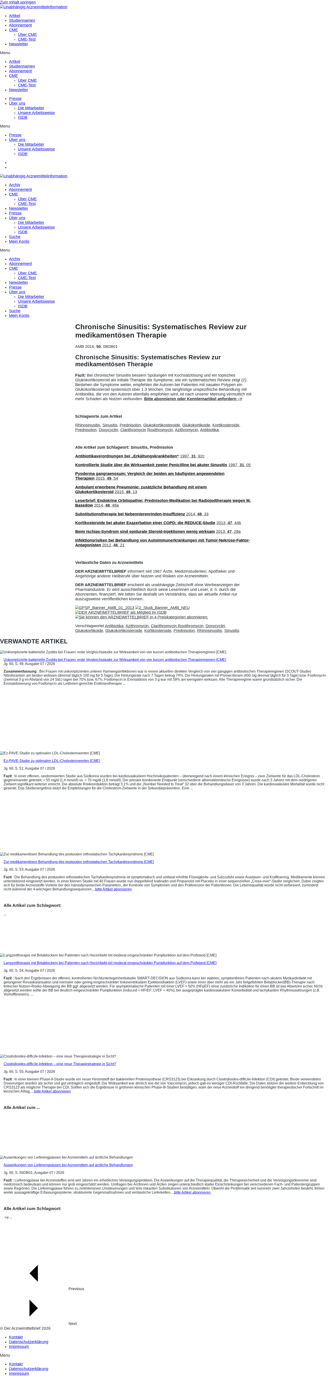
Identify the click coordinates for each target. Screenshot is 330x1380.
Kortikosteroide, (226, 425)
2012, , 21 (113, 545)
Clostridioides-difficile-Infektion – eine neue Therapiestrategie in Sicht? (60, 1064)
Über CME (27, 34)
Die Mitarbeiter (31, 108)
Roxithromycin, (160, 430)
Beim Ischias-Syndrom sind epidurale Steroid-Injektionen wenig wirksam (145, 531)
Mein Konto (19, 241)
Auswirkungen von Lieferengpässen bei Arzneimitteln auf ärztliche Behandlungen (68, 1165)
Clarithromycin (133, 430)
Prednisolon (184, 630)
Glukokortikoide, (196, 425)
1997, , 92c (192, 456)
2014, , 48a (106, 505)
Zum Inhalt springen (18, 2)
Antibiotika (114, 626)
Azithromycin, (187, 430)
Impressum (19, 1346)
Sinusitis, (110, 425)
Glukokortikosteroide (123, 630)
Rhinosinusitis (209, 630)
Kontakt (16, 1337)
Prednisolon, (131, 425)
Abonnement (20, 25)
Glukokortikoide (89, 630)
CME (13, 30)
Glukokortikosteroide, (162, 425)
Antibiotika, (210, 430)
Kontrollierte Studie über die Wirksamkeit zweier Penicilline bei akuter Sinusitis (151, 465)
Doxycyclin (215, 626)
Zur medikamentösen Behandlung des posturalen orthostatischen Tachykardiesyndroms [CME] (79, 862)
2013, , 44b (228, 523)
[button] (165, 53)
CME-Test (27, 39)
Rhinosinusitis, (88, 425)
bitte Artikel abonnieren (113, 889)
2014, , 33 (197, 514)
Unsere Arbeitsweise (36, 112)
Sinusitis (231, 630)
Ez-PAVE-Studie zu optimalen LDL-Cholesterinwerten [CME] (52, 761)
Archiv (14, 185)
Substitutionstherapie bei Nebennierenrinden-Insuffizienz (130, 514)
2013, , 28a (228, 531)
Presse (15, 98)
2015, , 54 (107, 478)
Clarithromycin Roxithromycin (177, 626)
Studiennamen (22, 20)
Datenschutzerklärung (28, 1342)
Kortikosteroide (157, 630)
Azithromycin (137, 626)
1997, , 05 (239, 465)
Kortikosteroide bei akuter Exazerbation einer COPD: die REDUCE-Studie (145, 523)
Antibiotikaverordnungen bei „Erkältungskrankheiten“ (127, 456)
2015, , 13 (126, 492)
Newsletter (18, 44)
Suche (14, 236)
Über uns (17, 103)
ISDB (22, 117)
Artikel (14, 15)
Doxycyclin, (109, 430)
